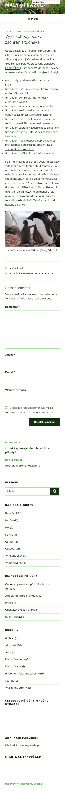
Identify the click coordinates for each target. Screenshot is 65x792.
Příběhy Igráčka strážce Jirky (22, 673)
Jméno (10, 354)
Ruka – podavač (14, 616)
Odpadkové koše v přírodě (21, 609)
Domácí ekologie (15, 659)
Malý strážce (24, 5)
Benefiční (11, 513)
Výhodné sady (14, 555)
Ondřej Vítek (35, 31)
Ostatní (9, 541)
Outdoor (10, 548)
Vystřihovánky (14, 562)
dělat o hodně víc (21, 200)
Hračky (9, 520)
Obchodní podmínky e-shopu (22, 745)
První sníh (11, 602)
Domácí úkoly (13, 666)
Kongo (9, 534)
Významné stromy (16, 687)
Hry (7, 527)
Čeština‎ (39, 2)
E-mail (10, 372)
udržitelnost (45, 273)
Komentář (12, 306)
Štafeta (9, 680)
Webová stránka (15, 390)
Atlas (8, 652)
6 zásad (9, 638)
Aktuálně (17, 268)
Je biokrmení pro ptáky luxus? (23, 595)
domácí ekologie (22, 273)
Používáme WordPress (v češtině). (24, 783)
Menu (34, 18)
